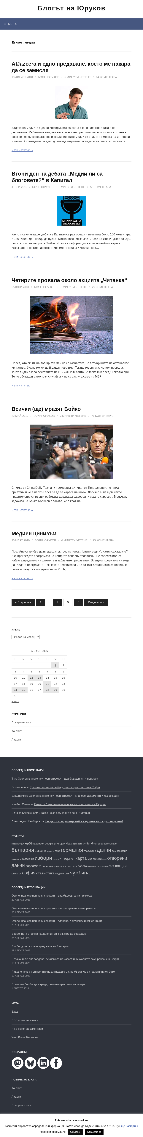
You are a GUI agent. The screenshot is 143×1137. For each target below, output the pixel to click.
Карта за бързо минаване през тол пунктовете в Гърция (70, 804)
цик (67, 873)
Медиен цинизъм (34, 534)
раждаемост (93, 866)
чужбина (80, 873)
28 (47, 689)
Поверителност (21, 722)
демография (119, 850)
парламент (33, 866)
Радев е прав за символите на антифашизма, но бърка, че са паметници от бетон (64, 971)
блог (94, 843)
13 (39, 677)
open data (77, 844)
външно (50, 851)
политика (47, 866)
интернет (67, 858)
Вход (15, 1011)
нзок (104, 859)
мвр (90, 858)
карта (81, 858)
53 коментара (100, 187)
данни (104, 850)
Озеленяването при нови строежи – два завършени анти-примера (54, 908)
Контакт (17, 731)
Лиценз (16, 739)
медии (97, 858)
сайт (111, 866)
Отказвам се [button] (94, 1131)
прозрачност (61, 866)
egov (21, 843)
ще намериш (129, 1126)
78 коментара (101, 415)
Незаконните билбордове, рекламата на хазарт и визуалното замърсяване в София (65, 959)
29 (55, 689)
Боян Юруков (48, 77)
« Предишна (23, 602)
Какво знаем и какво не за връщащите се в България (56, 812)
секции (121, 866)
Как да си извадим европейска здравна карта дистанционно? (84, 821)
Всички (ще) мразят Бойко (46, 409)
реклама (104, 866)
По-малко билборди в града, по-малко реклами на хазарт (48, 984)
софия (28, 872)
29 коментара (102, 287)
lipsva (56, 844)
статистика (45, 873)
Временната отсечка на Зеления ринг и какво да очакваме (49, 933)
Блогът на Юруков (72, 8)
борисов (103, 843)
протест (72, 866)
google (49, 843)
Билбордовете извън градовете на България (40, 946)
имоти (56, 859)
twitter (86, 843)
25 (23, 689)
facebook (38, 843)
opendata (66, 843)
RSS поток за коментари (27, 1028)
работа (82, 866)
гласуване (90, 850)
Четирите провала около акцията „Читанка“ (69, 280)
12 (31, 677)
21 (47, 683)
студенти (59, 874)
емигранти (16, 859)
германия (72, 850)
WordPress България (25, 1037)
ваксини (40, 850)
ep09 (29, 843)
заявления (28, 858)
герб (57, 850)
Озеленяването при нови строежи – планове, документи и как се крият (74, 795)
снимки (16, 873)
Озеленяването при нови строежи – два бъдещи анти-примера (58, 778)
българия (23, 850)
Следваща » (96, 602)
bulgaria (15, 844)
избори (43, 858)
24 (15, 689)
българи (112, 843)
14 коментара (106, 77)
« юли (15, 701)
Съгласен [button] (75, 1131)
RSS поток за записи (25, 1020)
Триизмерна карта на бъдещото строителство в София (65, 787)
